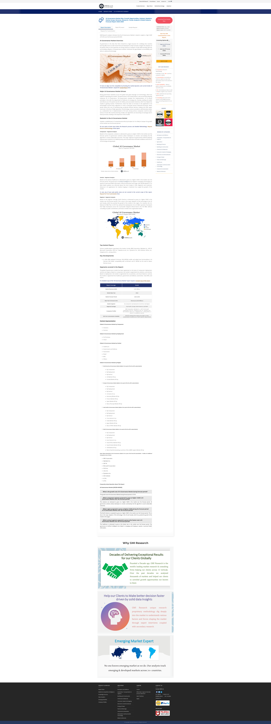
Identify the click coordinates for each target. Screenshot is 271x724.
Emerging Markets (102, 699)
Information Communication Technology (163, 165)
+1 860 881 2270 (165, 694)
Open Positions (140, 696)
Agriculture (159, 141)
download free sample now (164, 20)
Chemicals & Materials (162, 149)
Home (100, 11)
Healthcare (159, 162)
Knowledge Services (103, 694)
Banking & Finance (161, 144)
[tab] (126, 491)
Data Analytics (101, 697)
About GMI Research (143, 1)
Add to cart (164, 61)
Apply (138, 698)
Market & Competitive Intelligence (106, 692)
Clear (169, 40)
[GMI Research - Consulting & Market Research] (105, 6)
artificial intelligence (124, 181)
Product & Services (140, 6)
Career (158, 1)
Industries (169, 6)
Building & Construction (162, 147)
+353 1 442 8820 (167, 696)
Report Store (149, 6)
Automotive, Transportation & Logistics (164, 138)
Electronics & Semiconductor (164, 154)
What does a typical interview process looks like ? (143, 692)
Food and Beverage (161, 159)
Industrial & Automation (162, 169)
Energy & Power (160, 157)
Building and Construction (124, 696)
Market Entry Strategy (159, 6)
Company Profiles (102, 702)
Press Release (152, 1)
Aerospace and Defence (162, 135)
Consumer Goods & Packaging (164, 152)
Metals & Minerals (161, 171)
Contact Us (163, 1)
